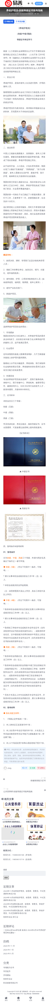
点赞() (42, 768)
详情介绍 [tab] (9, 21)
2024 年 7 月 (8, 950)
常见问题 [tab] (21, 21)
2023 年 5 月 (8, 953)
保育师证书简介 (32, 844)
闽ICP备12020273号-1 (17, 994)
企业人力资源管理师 (10, 844)
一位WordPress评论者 (12, 930)
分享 (25, 768)
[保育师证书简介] (36, 832)
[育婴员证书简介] (36, 809)
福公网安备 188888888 (31, 994)
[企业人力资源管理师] (12, 832)
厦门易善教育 (24, 991)
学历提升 (6, 971)
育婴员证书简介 (32, 822)
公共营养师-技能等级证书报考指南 (12, 823)
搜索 (5, 869)
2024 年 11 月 (9, 946)
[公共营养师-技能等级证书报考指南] (12, 809)
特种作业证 (7, 979)
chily (9, 768)
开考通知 (6, 975)
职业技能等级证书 (27, 14)
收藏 (33, 768)
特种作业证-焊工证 (10, 917)
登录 (40, 3)
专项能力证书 (8, 967)
